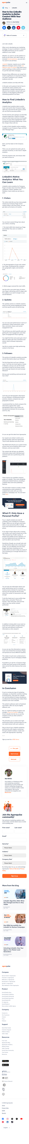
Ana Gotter (8, 778)
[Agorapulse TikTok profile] (12, 1122)
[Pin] (18, 27)
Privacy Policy (5, 1108)
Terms (3, 1105)
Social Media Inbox (6, 992)
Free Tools (4, 1040)
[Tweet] (9, 27)
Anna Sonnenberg (8, 929)
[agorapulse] (5, 2)
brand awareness (12, 59)
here (7, 494)
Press (3, 1019)
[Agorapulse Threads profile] (12, 1119)
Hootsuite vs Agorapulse (8, 977)
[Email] (23, 27)
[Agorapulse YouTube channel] (21, 1119)
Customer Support (6, 1029)
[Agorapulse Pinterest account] (3, 1122)
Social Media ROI (6, 1000)
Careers (4, 1017)
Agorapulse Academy (7, 1044)
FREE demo (15, 739)
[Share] (4, 27)
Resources (4, 1054)
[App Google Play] (5, 1061)
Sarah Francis (7, 907)
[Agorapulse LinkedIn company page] (7, 1122)
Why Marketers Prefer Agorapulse (10, 985)
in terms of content (12, 712)
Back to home (14, 754)
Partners (4, 1021)
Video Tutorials (5, 1048)
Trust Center (5, 1052)
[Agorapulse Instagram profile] (7, 1119)
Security (4, 1113)
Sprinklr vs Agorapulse (7, 983)
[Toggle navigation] (27, 2)
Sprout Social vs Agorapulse (9, 975)
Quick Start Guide (6, 1028)
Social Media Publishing (8, 994)
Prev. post (15, 748)
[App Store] (5, 1065)
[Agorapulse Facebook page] (3, 1119)
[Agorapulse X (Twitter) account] (17, 1119)
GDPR (3, 1110)
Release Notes (5, 1046)
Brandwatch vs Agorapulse (8, 981)
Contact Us (4, 1013)
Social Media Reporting (7, 998)
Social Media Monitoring (8, 996)
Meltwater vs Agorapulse (8, 979)
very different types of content (13, 66)
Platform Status (6, 1031)
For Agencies (5, 1002)
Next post (13, 759)
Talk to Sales (5, 1033)
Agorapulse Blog (6, 1042)
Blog (6, 8)
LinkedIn (14, 8)
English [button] (6, 1127)
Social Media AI (6, 1004)
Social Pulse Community (8, 1050)
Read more (8, 792)
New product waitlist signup (9, 1006)
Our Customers (5, 1015)
